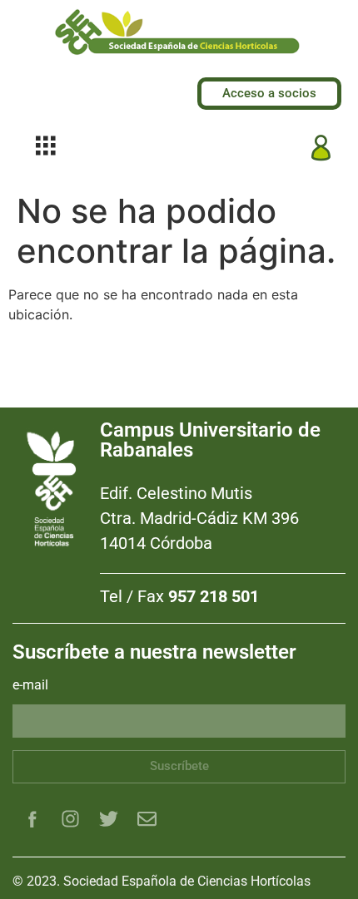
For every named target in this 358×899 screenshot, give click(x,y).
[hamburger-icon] (45, 147)
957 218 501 (213, 596)
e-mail (30, 686)
